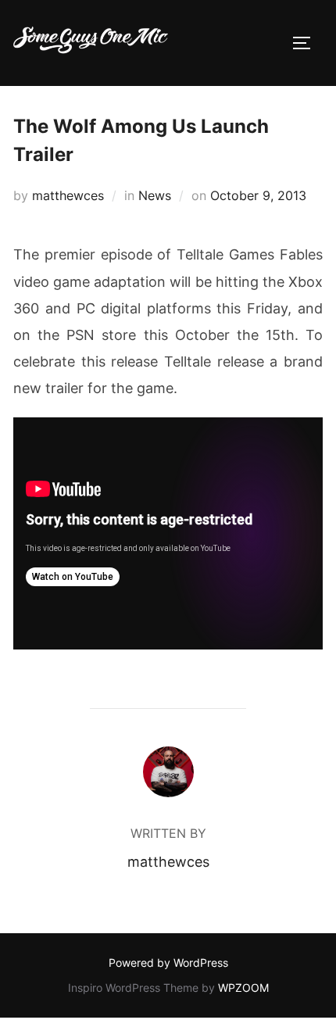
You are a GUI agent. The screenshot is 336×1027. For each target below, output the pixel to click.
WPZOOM (243, 987)
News (154, 195)
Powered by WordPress (168, 962)
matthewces (68, 195)
